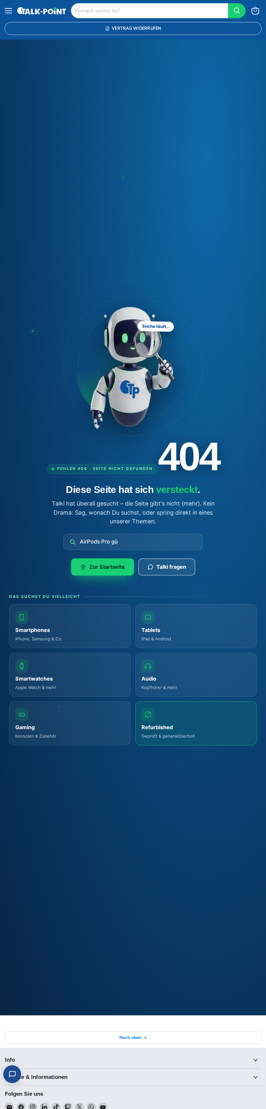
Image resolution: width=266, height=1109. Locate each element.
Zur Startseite (107, 567)
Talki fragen (171, 567)
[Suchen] (237, 10)
